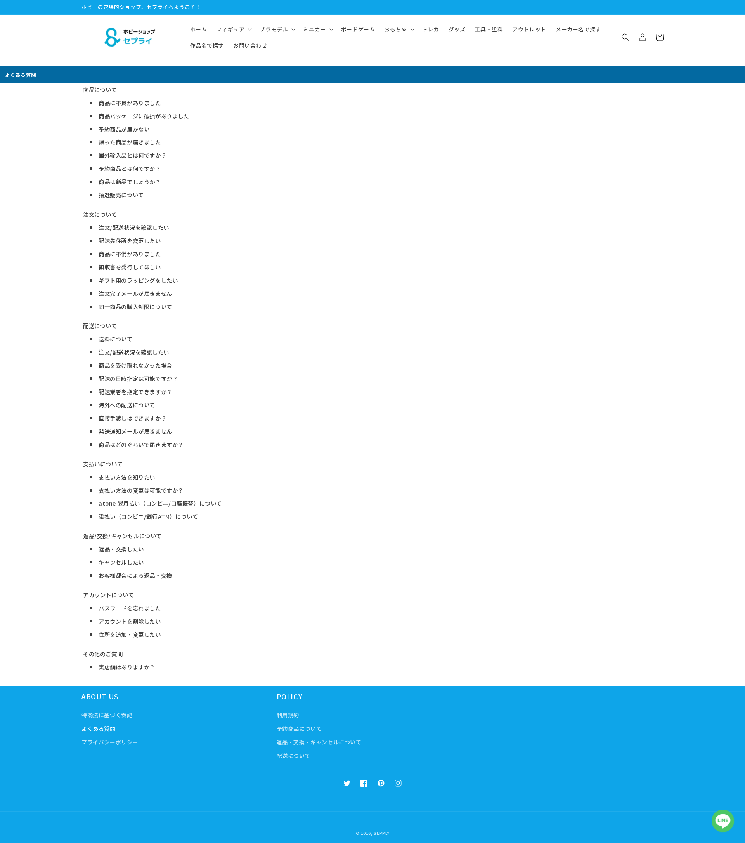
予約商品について (299, 728)
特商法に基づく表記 (106, 715)
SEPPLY (381, 833)
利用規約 (288, 715)
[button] (233, 29)
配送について (294, 756)
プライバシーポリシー (109, 742)
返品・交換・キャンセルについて (319, 742)
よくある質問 (98, 728)
